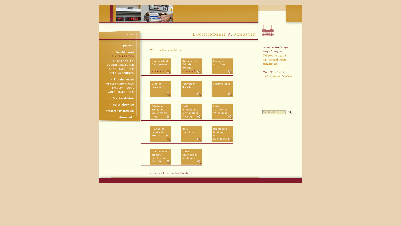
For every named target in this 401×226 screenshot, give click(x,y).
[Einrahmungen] (117, 79)
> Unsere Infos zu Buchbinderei (171, 173)
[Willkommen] (120, 34)
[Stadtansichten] (117, 98)
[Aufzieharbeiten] (117, 92)
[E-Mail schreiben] (277, 56)
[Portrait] (117, 46)
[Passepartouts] (117, 88)
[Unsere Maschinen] (117, 73)
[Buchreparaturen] (117, 65)
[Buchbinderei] (117, 52)
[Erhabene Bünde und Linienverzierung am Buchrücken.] (160, 119)
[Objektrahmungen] (117, 84)
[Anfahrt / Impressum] (117, 111)
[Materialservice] (117, 105)
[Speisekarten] (117, 61)
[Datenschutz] (117, 117)
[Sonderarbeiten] (117, 69)
